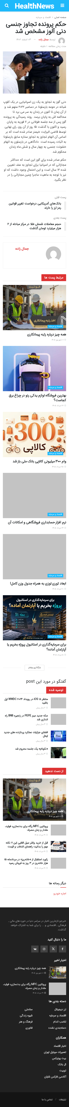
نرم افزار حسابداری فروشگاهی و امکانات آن (37, 522)
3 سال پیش (41, 724)
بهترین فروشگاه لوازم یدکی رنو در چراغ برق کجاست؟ (37, 398)
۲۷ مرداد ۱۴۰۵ (58, 405)
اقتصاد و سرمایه (43, 17)
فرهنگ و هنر (26, 1022)
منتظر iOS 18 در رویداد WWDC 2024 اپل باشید (26, 701)
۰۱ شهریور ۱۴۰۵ (58, 339)
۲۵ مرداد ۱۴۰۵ (58, 466)
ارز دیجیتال (60, 1009)
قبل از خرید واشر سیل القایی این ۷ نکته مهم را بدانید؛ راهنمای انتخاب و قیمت (27, 845)
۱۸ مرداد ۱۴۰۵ (58, 655)
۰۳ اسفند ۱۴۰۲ (23, 40)
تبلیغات (62, 1100)
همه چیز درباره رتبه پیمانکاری (46, 334)
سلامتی (29, 1009)
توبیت (62, 1070)
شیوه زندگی (26, 1015)
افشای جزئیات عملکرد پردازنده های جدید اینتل (26, 734)
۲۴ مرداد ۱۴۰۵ (58, 528)
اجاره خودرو (59, 893)
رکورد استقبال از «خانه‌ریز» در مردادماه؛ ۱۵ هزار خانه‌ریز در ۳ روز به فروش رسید (26, 861)
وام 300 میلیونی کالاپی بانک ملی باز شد (39, 461)
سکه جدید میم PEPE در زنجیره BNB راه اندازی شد (26, 718)
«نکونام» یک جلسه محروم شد (31, 749)
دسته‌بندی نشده (57, 1028)
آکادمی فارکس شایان (55, 1077)
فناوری (29, 1028)
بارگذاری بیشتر (34, 667)
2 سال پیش (41, 707)
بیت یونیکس (59, 1058)
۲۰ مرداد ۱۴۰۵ (58, 589)
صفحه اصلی (60, 17)
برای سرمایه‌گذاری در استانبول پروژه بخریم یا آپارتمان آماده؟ (36, 647)
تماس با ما (47, 1100)
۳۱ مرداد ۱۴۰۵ (40, 835)
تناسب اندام (59, 1022)
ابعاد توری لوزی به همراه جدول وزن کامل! (38, 583)
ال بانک (62, 1064)
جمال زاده (44, 40)
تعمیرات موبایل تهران (55, 1052)
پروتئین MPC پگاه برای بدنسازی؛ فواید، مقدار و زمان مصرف (26, 828)
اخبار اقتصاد (60, 1046)
